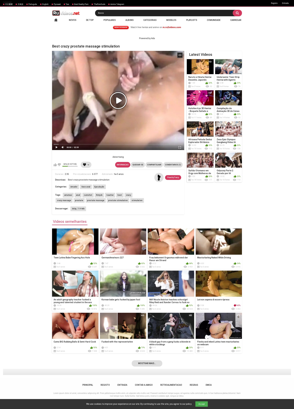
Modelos (171, 20)
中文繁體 (9, 4)
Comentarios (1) (173, 165)
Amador (73, 187)
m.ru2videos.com (172, 27)
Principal (56, 20)
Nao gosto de (59, 164)
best (120, 195)
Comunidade (214, 20)
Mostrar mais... (147, 363)
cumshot (88, 195)
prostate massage (95, 200)
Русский (57, 4)
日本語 (20, 4)
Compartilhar (154, 165)
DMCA (209, 385)
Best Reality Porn (81, 4)
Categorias (149, 20)
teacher (110, 195)
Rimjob (99, 195)
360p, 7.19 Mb (78, 209)
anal (78, 195)
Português (32, 4)
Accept (201, 404)
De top (90, 20)
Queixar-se (137, 165)
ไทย (67, 4)
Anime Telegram (117, 4)
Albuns (129, 20)
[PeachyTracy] (159, 177)
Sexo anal (85, 187)
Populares (110, 20)
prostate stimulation (118, 200)
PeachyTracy (173, 177)
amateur (68, 195)
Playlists (191, 20)
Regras (194, 385)
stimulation (137, 200)
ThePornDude (99, 4)
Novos (72, 20)
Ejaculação (99, 187)
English (45, 4)
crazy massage (64, 200)
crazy (128, 195)
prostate (79, 200)
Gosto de (55, 164)
